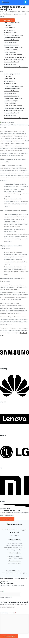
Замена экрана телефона (14, 556)
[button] (7, 20)
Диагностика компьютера (12, 37)
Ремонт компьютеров (11, 50)
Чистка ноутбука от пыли (12, 22)
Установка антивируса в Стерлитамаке (16, 67)
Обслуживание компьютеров (13, 47)
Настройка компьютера (11, 45)
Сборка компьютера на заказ (13, 54)
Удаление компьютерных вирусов (14, 57)
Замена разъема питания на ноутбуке (14, 547)
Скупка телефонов (9, 30)
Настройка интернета (10, 42)
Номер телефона (5, 597)
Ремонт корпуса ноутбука (14, 550)
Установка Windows (10, 64)
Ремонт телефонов (10, 52)
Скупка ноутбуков (9, 27)
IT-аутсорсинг (8, 25)
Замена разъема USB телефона (14, 558)
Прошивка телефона (14, 561)
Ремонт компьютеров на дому (13, 35)
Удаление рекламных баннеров (13, 59)
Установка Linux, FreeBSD (11, 62)
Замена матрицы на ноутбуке (14, 545)
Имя (1, 591)
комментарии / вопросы (8, 613)
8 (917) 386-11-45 (14, 535)
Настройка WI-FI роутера (11, 40)
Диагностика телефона (14, 563)
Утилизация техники (10, 32)
